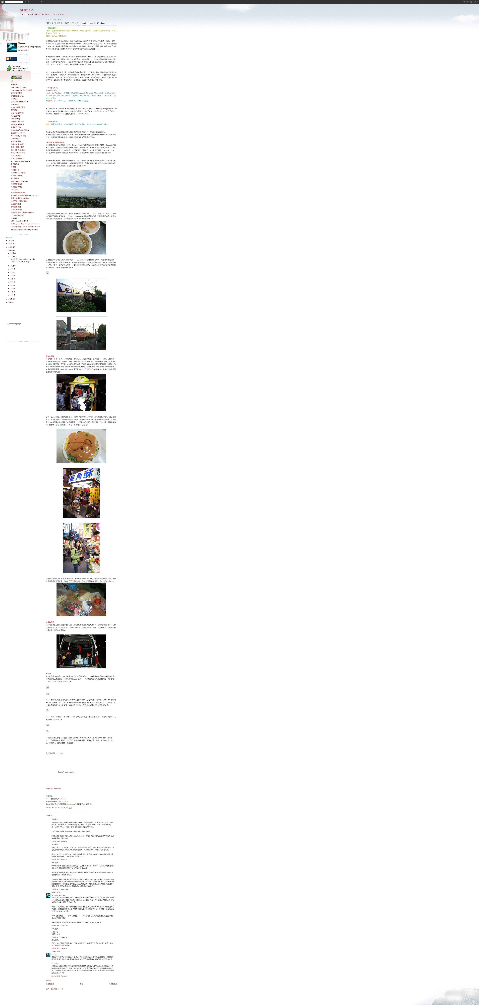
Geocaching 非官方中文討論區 (21, 90)
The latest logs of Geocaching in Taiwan (24, 229)
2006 (10, 302)
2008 (10, 250)
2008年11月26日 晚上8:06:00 (59, 860)
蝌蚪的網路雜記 (16, 93)
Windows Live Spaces (53, 788)
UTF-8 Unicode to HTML (19, 221)
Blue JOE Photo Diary (18, 150)
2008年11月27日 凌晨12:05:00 (60, 889)
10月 (12, 266)
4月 (12, 285)
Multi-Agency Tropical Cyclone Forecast (25, 224)
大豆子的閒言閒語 (17, 113)
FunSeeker (14, 190)
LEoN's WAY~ (16, 138)
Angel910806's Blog (18, 153)
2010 (10, 244)
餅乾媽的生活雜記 (17, 96)
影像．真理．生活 (17, 147)
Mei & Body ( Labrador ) (19, 181)
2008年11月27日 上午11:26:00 (60, 926)
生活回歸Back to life (18, 133)
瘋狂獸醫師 (15, 178)
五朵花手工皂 (16, 127)
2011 (10, 240)
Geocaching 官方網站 (18, 87)
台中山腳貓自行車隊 (18, 192)
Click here (60, 753)
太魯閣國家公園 (16, 209)
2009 (10, 247)
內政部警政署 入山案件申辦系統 (22, 212)
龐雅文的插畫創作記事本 (20, 198)
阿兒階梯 (14, 99)
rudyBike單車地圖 (17, 121)
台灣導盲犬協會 (16, 184)
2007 (10, 299)
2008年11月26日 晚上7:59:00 (59, 841)
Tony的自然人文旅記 (18, 136)
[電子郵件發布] (70, 807)
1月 (12, 295)
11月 (12, 256)
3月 (12, 288)
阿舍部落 (14, 110)
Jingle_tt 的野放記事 (18, 107)
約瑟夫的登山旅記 (17, 144)
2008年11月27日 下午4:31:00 (59, 937)
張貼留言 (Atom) (57, 989)
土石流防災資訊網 (17, 215)
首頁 (81, 984)
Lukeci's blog (15, 118)
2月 (12, 292)
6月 (12, 279)
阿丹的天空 (15, 170)
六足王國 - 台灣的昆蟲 (19, 201)
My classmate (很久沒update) (21, 161)
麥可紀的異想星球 (17, 124)
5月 (12, 282)
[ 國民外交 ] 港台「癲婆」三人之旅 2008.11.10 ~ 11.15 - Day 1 (22, 260)
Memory (27, 10)
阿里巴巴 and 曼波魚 (18, 173)
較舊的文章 (113, 984)
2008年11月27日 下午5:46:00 (59, 976)
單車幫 (13, 167)
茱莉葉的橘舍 (16, 116)
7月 (12, 275)
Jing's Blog (14, 104)
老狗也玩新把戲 (16, 175)
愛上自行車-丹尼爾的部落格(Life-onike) (25, 195)
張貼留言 (48, 980)
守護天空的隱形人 (17, 158)
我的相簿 (14, 84)
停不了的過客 (16, 155)
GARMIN (14, 218)
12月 (12, 253)
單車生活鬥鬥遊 (16, 187)
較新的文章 (50, 984)
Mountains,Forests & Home (20, 130)
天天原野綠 (15, 164)
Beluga (54, 892)
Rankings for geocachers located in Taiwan (25, 226)
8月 (12, 272)
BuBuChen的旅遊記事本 (19, 101)
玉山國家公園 (16, 204)
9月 (12, 269)
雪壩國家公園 (16, 207)
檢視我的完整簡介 (23, 50)
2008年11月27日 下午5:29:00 (59, 949)
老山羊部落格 (16, 141)
